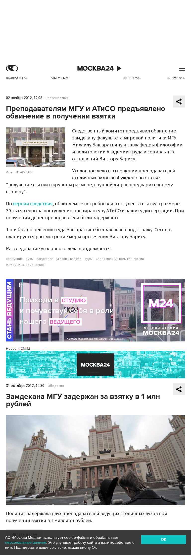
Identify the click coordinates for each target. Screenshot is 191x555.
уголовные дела (68, 259)
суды (89, 259)
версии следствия (33, 203)
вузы (29, 259)
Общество (56, 385)
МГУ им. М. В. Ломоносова (25, 265)
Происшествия (57, 98)
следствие (45, 259)
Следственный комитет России (120, 259)
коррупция (14, 259)
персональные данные (25, 542)
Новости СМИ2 (18, 348)
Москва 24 (95, 68)
